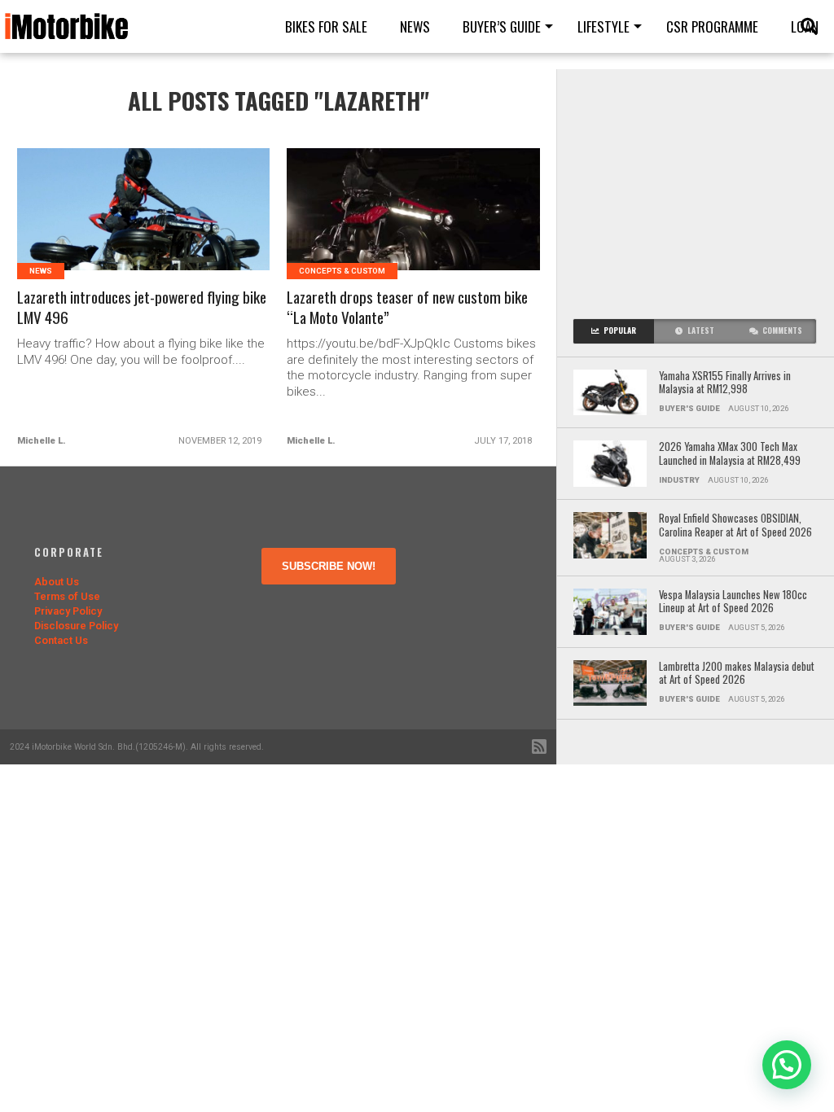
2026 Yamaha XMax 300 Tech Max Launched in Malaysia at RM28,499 (730, 453)
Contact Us (61, 640)
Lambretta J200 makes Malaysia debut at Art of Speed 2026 (736, 673)
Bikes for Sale (326, 26)
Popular (620, 330)
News (415, 26)
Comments (782, 330)
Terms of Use (67, 596)
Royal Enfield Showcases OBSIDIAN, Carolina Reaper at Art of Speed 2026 (735, 525)
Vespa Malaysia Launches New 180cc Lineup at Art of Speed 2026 (733, 602)
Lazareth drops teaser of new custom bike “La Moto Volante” (407, 307)
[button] (786, 1064)
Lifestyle (603, 26)
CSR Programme (712, 26)
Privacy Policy (68, 611)
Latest (700, 330)
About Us (56, 582)
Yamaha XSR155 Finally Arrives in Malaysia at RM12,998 (725, 383)
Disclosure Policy (76, 625)
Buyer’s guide (502, 26)
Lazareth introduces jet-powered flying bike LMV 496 (141, 307)
